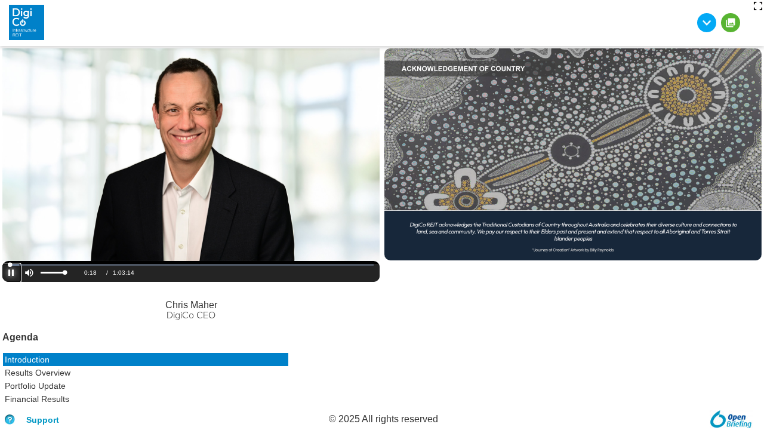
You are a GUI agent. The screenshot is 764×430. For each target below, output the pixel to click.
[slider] (53, 273)
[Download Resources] (706, 22)
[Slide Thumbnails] (730, 22)
